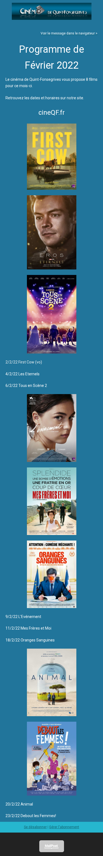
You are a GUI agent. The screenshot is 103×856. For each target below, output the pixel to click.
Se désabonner (35, 827)
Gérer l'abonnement (64, 827)
